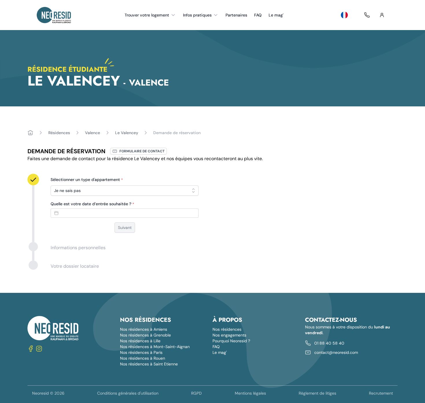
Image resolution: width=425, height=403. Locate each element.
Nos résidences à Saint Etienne (149, 364)
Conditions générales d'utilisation (127, 393)
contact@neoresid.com (336, 352)
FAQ (258, 15)
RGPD (196, 393)
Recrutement (381, 393)
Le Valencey (126, 132)
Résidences (59, 132)
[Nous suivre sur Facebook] (30, 348)
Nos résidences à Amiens (143, 329)
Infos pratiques (197, 15)
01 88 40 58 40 (329, 343)
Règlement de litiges (317, 393)
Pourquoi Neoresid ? (231, 340)
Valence (92, 132)
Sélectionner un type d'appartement (87, 179)
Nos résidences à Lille (140, 340)
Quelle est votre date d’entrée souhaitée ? (92, 203)
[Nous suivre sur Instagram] (39, 348)
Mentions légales (250, 393)
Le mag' (276, 15)
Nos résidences (226, 329)
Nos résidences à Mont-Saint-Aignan (155, 346)
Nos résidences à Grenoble (145, 335)
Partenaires (236, 15)
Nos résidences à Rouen (142, 358)
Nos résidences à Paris (141, 352)
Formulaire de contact (142, 151)
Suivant (125, 227)
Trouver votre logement (147, 15)
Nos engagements (229, 335)
